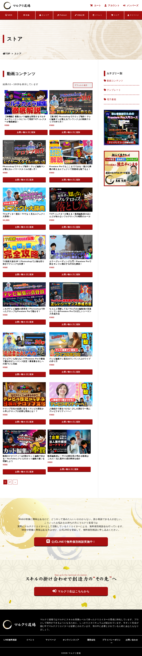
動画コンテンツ (115, 80)
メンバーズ (132, 5)
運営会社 (91, 640)
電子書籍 (111, 99)
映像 (28, 15)
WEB (10, 15)
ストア (116, 15)
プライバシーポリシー (111, 641)
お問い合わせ (132, 640)
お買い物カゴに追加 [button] (26, 132)
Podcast (63, 15)
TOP (7, 53)
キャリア (45, 15)
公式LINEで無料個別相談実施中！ (73, 541)
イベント (98, 15)
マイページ (134, 15)
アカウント (114, 5)
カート (97, 5)
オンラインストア (71, 640)
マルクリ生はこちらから (74, 591)
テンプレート (114, 90)
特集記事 (80, 15)
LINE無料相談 (10, 640)
